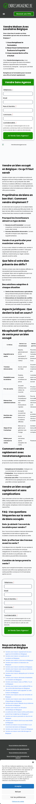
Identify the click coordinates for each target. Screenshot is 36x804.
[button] (33, 762)
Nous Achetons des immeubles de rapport (18, 757)
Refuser (18, 792)
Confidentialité (9, 123)
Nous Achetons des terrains (18, 753)
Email (5, 98)
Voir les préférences (18, 797)
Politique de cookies (18, 801)
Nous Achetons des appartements (18, 749)
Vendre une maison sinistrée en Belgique (18, 667)
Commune (7, 114)
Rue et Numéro (9, 106)
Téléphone (7, 90)
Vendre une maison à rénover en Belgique (19, 660)
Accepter (18, 786)
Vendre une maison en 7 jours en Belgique (19, 729)
